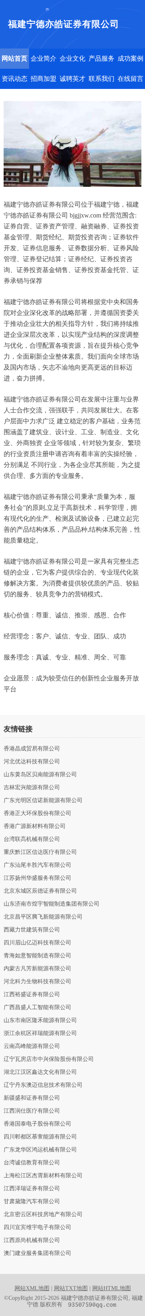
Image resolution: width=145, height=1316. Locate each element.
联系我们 (101, 78)
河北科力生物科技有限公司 (37, 981)
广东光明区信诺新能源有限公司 (43, 800)
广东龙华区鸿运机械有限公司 (40, 1150)
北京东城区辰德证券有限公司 (40, 891)
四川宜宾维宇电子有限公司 (37, 1227)
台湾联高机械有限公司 (32, 839)
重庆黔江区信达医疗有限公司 (40, 852)
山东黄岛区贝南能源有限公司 (40, 774)
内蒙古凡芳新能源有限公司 (37, 969)
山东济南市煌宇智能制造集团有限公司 (51, 904)
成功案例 (130, 58)
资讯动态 (14, 78)
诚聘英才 (72, 78)
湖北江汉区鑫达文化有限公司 (40, 1072)
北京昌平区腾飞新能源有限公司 (43, 917)
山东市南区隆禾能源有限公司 (40, 1020)
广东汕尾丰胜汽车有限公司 (37, 865)
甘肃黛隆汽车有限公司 (32, 1201)
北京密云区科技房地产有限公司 (43, 1214)
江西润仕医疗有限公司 (32, 1111)
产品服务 (101, 58)
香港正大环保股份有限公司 (37, 813)
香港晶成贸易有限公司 (32, 749)
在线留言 (130, 78)
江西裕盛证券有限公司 (32, 994)
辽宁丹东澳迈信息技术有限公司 (43, 1085)
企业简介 (43, 58)
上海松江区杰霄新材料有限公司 (43, 1176)
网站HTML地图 (111, 1288)
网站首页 (14, 58)
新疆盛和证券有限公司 (32, 1098)
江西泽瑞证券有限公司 (32, 1188)
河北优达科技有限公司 (32, 762)
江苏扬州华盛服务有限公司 (37, 878)
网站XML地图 (32, 1288)
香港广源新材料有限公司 (35, 826)
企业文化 (72, 58)
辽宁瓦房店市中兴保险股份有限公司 (49, 1059)
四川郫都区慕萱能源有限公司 (40, 1137)
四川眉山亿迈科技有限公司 (37, 943)
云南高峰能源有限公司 (32, 1046)
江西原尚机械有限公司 (32, 1240)
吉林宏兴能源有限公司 (32, 787)
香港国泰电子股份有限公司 (37, 1124)
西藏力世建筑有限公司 (32, 930)
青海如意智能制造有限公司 (37, 956)
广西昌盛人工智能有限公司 (37, 1007)
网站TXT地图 (71, 1288)
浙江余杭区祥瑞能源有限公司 (40, 1033)
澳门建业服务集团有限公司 (37, 1253)
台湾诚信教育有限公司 (32, 1163)
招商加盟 (43, 78)
